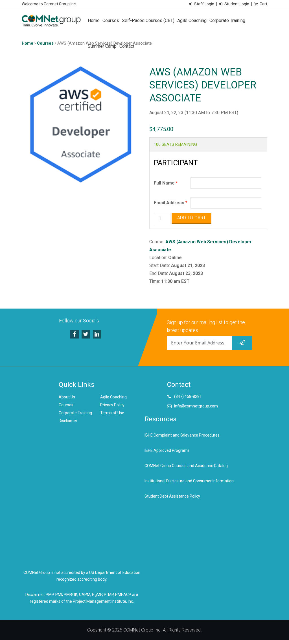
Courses (110, 20)
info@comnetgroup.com (196, 406)
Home (94, 20)
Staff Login (204, 4)
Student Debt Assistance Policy (172, 496)
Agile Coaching (192, 20)
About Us (67, 397)
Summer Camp (102, 46)
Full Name (166, 183)
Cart (263, 4)
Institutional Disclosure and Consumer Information (189, 481)
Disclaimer (68, 420)
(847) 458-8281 (188, 396)
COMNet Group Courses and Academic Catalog (186, 465)
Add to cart (191, 217)
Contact (126, 46)
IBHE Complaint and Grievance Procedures (182, 435)
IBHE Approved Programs (167, 450)
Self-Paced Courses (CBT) (148, 20)
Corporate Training (227, 20)
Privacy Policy (112, 405)
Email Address (170, 202)
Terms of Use (112, 413)
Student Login (236, 4)
